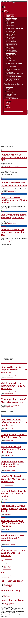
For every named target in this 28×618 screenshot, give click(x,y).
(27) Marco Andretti (11, 31)
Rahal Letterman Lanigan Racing (14, 76)
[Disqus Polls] (14, 265)
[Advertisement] (14, 130)
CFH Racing (9, 70)
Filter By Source (7, 569)
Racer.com (8, 95)
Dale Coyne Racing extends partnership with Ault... (14, 216)
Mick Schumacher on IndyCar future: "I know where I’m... (13, 386)
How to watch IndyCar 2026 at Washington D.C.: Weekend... (13, 523)
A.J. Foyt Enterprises (11, 66)
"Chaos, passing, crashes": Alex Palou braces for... (14, 400)
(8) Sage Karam (10, 48)
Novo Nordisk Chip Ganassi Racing (14, 73)
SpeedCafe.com (10, 97)
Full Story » (3, 164)
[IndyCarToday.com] (14, 2)
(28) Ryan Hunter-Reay (11, 44)
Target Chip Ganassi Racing (12, 79)
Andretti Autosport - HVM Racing (14, 69)
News (7, 12)
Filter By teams (6, 567)
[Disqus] (13, 301)
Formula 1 (8, 102)
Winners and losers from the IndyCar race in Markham (13, 553)
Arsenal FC (9, 107)
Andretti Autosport (10, 67)
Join (6, 1)
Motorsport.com (10, 91)
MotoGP (8, 103)
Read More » (16, 375)
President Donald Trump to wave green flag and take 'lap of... (14, 508)
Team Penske (9, 80)
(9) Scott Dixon (9, 38)
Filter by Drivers (10, 14)
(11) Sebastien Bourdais (11, 32)
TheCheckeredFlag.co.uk (12, 98)
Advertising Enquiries (8, 604)
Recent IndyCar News (11, 19)
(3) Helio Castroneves (11, 35)
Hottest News (6, 563)
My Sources (9, 20)
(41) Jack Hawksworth (11, 41)
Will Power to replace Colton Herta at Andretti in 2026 (14, 157)
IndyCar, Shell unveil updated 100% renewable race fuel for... (13, 479)
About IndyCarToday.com (9, 576)
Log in (2, 1)
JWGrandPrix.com (10, 89)
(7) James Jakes (9, 45)
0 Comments (16, 166)
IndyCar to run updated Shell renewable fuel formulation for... (12, 464)
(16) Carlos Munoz (10, 53)
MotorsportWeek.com (11, 92)
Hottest (5, 8)
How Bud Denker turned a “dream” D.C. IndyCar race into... (14, 494)
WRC (7, 105)
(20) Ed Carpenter (10, 34)
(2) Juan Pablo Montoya (11, 51)
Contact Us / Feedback (8, 603)
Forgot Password (7, 596)
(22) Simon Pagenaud (11, 55)
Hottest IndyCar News (11, 18)
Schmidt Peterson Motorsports (13, 78)
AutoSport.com (9, 87)
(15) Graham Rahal (10, 58)
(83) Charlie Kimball (11, 50)
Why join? (10, 1)
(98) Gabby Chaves (10, 37)
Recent (5, 10)
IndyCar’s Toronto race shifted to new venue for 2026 (12, 232)
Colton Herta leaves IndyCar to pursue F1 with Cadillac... (14, 200)
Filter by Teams (9, 15)
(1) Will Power (9, 57)
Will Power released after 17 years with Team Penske (14, 184)
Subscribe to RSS (7, 586)
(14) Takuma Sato (10, 60)
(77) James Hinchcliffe (11, 43)
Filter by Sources (10, 16)
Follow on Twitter (7, 584)
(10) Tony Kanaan (10, 47)
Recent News (6, 565)
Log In (5, 595)
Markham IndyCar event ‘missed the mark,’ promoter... (13, 538)
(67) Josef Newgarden (11, 54)
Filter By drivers (7, 566)
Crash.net (8, 88)
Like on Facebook (7, 585)
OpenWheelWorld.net (11, 94)
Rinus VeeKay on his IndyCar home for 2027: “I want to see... (14, 370)
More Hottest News (5, 408)
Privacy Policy (6, 577)
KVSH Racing (9, 72)
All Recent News (4, 560)
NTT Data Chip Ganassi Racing (13, 75)
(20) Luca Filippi (10, 40)
